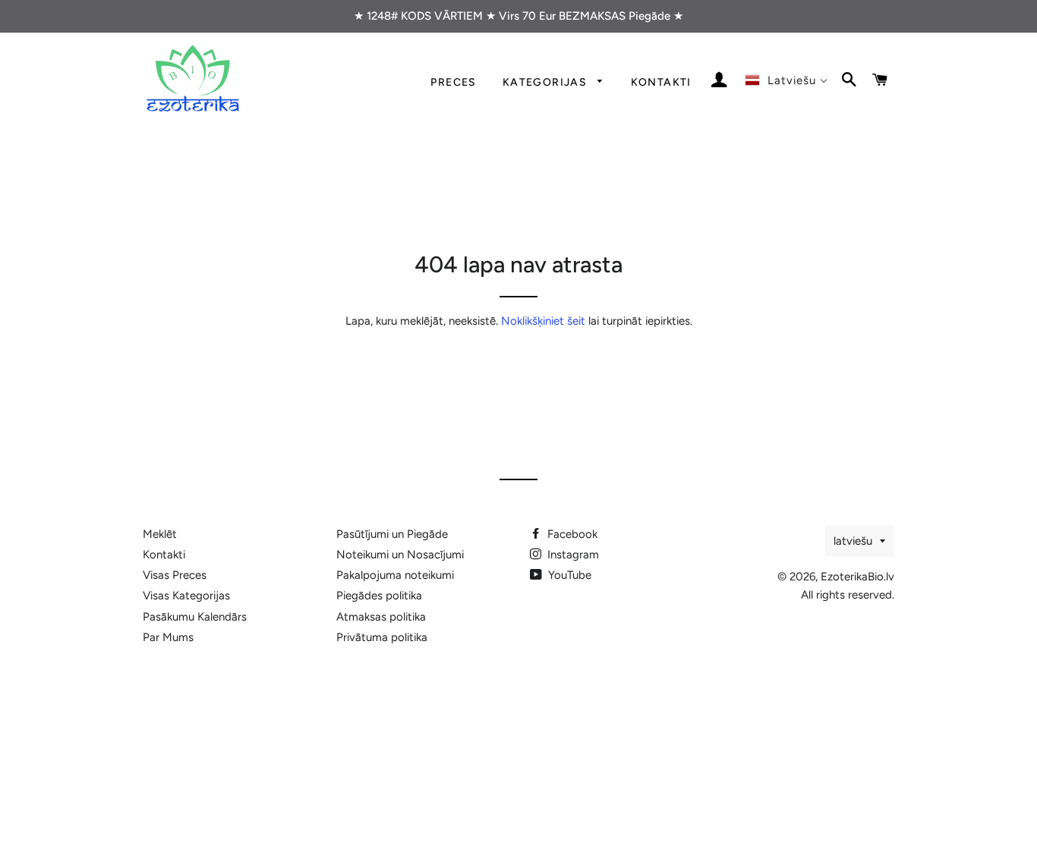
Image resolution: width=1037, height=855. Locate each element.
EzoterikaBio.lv (857, 576)
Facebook (570, 534)
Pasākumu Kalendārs (195, 617)
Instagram (571, 554)
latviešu (853, 541)
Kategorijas (547, 82)
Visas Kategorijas (186, 595)
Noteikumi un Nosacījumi (400, 554)
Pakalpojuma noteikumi (395, 575)
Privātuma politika (381, 637)
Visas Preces (174, 575)
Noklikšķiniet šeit (543, 321)
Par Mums (168, 637)
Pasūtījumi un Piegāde (392, 534)
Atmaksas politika (381, 617)
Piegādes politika (379, 595)
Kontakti (661, 82)
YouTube (568, 575)
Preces (453, 82)
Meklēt (160, 534)
